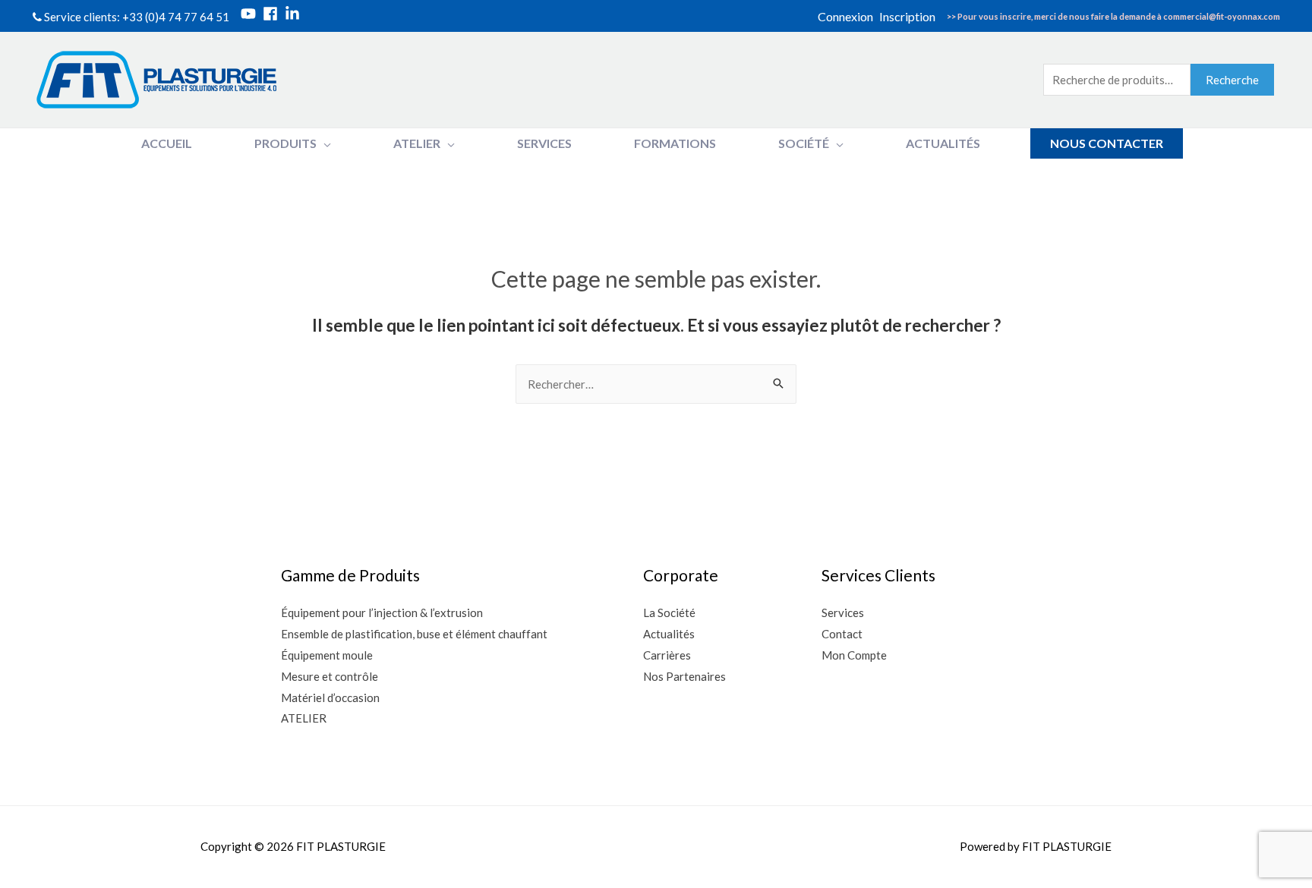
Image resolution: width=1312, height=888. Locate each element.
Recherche (1232, 80)
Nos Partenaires (684, 676)
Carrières (667, 655)
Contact (842, 634)
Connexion (845, 16)
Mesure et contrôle (329, 676)
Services (843, 612)
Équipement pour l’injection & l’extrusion (382, 612)
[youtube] (250, 13)
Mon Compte (854, 655)
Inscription (907, 16)
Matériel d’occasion (330, 697)
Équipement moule (327, 655)
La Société (669, 612)
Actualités (669, 634)
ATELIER (303, 718)
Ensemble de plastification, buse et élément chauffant (414, 634)
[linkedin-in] (294, 13)
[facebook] (272, 13)
